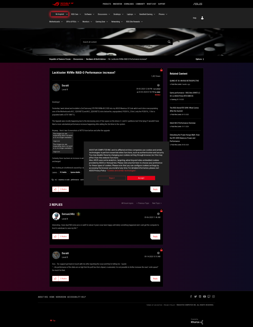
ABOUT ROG (43, 297)
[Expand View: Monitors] (91, 21)
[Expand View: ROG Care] (80, 14)
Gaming (173, 99)
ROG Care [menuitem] (74, 14)
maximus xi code (64, 180)
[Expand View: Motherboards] (62, 21)
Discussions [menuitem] (102, 14)
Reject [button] (112, 178)
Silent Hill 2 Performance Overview (182, 123)
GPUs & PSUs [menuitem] (71, 22)
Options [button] (199, 59)
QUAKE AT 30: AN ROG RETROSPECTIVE (184, 81)
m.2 (56, 180)
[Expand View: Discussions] (109, 14)
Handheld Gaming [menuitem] (145, 14)
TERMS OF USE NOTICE (154, 305)
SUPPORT (161, 4)
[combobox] (126, 42)
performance (75, 180)
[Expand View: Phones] (166, 14)
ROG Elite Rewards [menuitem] (133, 22)
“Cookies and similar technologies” (121, 171)
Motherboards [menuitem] (54, 22)
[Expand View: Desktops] (122, 14)
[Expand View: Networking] (122, 21)
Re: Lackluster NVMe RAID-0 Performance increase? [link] (127, 59)
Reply (155, 189)
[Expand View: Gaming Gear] (107, 21)
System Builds (75, 172)
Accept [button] (141, 178)
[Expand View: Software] (93, 14)
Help (194, 18)
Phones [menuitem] (162, 14)
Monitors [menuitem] (86, 22)
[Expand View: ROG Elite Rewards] (142, 21)
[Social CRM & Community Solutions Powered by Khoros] (197, 321)
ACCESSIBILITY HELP (76, 297)
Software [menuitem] (88, 14)
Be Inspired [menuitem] (60, 14)
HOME (51, 297)
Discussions (78, 59)
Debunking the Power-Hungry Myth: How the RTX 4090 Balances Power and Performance (185, 138)
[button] (55, 189)
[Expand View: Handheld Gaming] (154, 14)
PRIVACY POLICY (169, 305)
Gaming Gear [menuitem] (100, 22)
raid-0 (82, 180)
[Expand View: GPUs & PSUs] (78, 21)
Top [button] (54, 320)
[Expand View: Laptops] (135, 14)
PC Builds (63, 172)
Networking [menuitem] (115, 22)
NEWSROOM (61, 297)
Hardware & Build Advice (96, 59)
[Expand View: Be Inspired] (67, 14)
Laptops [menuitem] (130, 14)
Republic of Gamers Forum (60, 59)
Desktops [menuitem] (117, 14)
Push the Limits (176, 84)
